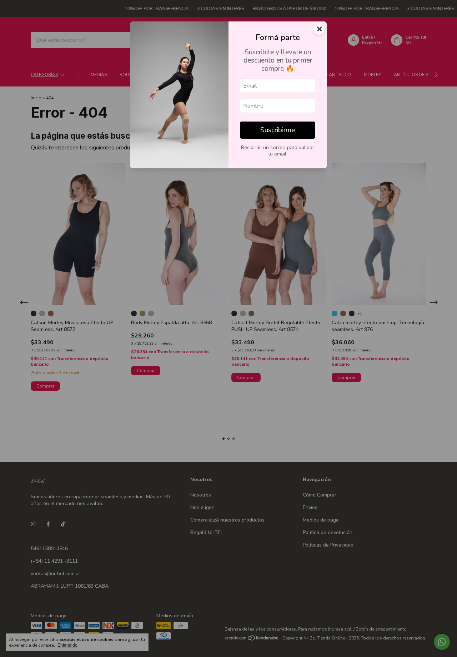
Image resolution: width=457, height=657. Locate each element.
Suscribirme (277, 130)
